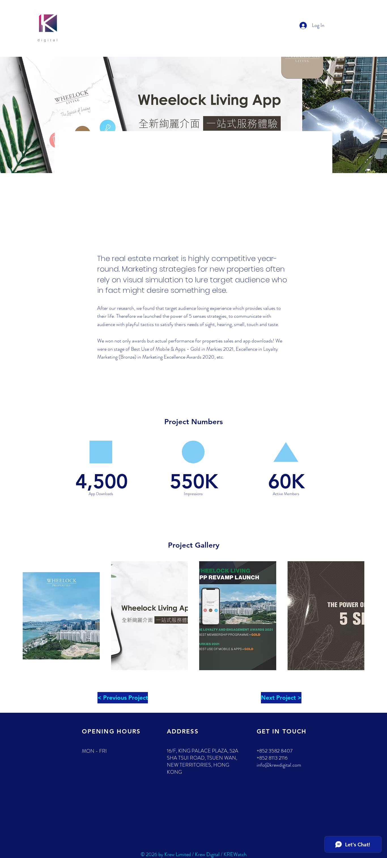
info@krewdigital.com (279, 765)
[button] (61, 615)
